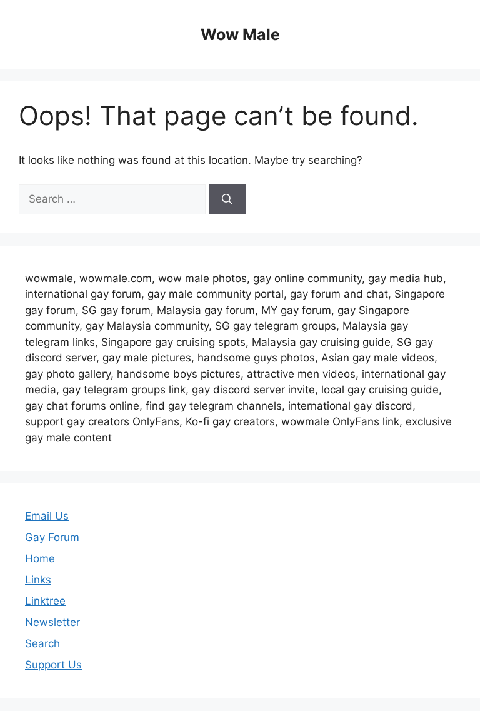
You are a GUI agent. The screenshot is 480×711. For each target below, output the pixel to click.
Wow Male (240, 34)
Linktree (45, 601)
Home (40, 558)
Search (42, 643)
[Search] (227, 199)
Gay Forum (52, 537)
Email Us (47, 516)
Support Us (53, 664)
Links (38, 579)
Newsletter (52, 622)
